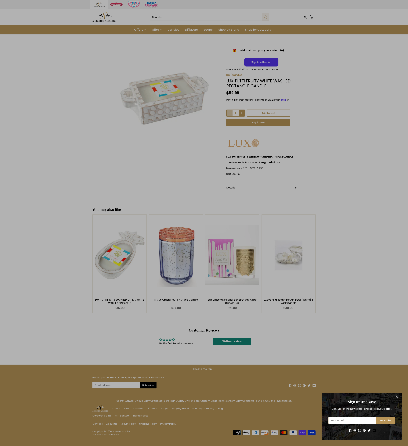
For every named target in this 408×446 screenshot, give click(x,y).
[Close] (397, 397)
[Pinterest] (364, 430)
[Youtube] (354, 430)
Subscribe (385, 420)
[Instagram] (359, 430)
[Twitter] (369, 430)
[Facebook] (350, 430)
